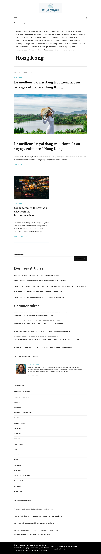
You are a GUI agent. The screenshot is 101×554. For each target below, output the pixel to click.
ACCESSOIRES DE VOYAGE (23, 392)
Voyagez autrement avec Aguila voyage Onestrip (32, 534)
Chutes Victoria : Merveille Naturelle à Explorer (35, 329)
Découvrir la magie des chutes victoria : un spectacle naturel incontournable (50, 286)
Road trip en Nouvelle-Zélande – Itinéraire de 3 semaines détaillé (42, 331)
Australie (18, 408)
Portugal (18, 470)
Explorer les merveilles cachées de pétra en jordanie (38, 292)
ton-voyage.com (33, 375)
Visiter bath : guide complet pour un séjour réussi (36, 275)
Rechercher (18, 254)
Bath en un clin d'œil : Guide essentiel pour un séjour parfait (40, 313)
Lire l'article (19, 165)
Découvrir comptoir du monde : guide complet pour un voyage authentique (46, 339)
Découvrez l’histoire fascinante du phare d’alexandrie (39, 297)
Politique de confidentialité (39, 550)
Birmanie (17, 418)
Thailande (18, 491)
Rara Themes (44, 548)
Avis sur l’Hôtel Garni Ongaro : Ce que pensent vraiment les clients (38, 516)
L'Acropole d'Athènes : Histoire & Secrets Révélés (35, 321)
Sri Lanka (18, 486)
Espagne (17, 434)
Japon (16, 460)
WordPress (26, 550)
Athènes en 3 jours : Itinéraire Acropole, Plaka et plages (38, 323)
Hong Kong (18, 78)
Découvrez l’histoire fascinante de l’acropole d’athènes (40, 281)
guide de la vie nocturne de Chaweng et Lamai (33, 315)
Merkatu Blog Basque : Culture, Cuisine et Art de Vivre (33, 509)
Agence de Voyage (21, 397)
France (17, 439)
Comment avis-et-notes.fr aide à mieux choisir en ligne (34, 523)
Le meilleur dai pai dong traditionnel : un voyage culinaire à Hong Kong (47, 85)
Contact (53, 547)
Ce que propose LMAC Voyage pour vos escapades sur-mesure (36, 530)
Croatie (17, 429)
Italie (16, 455)
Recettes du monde (22, 476)
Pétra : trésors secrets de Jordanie (29, 345)
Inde (16, 449)
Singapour (18, 481)
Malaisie (17, 465)
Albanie (17, 402)
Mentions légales (59, 549)
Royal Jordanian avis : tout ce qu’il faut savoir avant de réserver (43, 347)
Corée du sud (19, 423)
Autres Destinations (23, 413)
